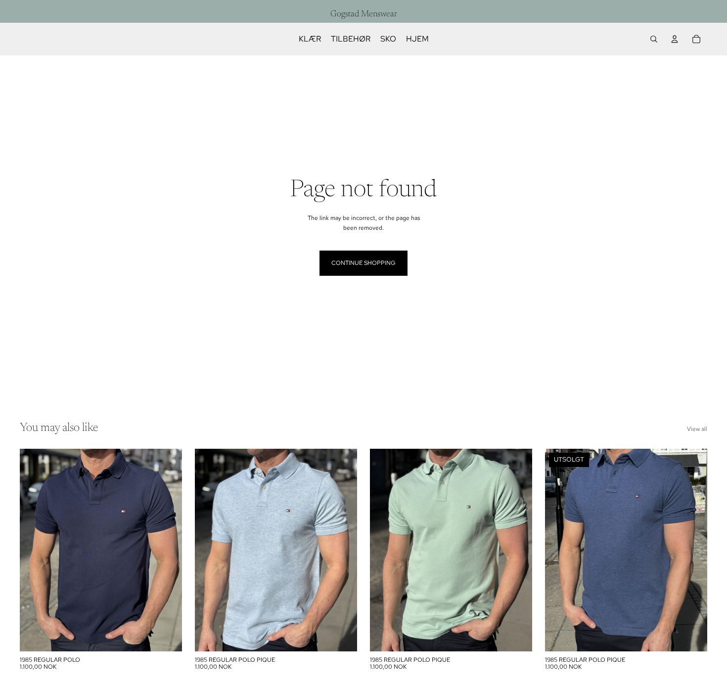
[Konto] (674, 39)
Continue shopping (363, 263)
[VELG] (167, 636)
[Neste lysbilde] (167, 550)
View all (697, 429)
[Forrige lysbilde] (34, 550)
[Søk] (654, 39)
